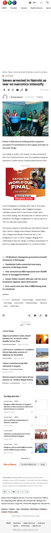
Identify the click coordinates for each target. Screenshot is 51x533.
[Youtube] (14, 492)
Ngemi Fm (36, 503)
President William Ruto (28, 464)
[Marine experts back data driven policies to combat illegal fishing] (42, 380)
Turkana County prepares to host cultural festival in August (17, 435)
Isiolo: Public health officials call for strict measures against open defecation (24, 280)
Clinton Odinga (28, 300)
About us (4, 509)
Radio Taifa (6, 498)
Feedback (43, 509)
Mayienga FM (10, 501)
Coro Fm (29, 498)
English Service (18, 498)
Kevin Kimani (19, 303)
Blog (10, 72)
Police (6, 306)
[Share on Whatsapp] (13, 90)
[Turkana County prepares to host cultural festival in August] (41, 434)
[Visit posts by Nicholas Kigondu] (5, 97)
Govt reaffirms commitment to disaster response (16, 421)
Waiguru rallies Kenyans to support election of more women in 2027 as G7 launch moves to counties (18, 406)
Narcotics (43, 303)
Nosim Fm (45, 503)
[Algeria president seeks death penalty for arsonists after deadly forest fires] (42, 339)
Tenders (12, 509)
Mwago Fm (41, 501)
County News (9, 76)
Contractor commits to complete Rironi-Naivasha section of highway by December (18, 352)
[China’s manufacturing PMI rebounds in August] (42, 366)
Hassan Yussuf (41, 300)
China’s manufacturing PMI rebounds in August (15, 364)
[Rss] (27, 492)
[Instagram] (23, 492)
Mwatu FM (21, 501)
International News (9, 344)
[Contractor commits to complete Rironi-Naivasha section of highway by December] (42, 353)
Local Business (15, 383)
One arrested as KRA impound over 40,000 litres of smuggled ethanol (24, 273)
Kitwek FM (31, 501)
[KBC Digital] (9, 2)
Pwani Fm (38, 498)
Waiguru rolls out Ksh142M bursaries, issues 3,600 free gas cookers (18, 448)
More (16, 444)
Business (6, 369)
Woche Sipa (15, 306)
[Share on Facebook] (4, 90)
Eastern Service (7, 503)
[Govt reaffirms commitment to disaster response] (41, 421)
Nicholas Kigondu (17, 97)
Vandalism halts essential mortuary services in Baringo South (21, 266)
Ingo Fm (18, 503)
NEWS (16, 401)
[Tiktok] (18, 492)
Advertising (34, 509)
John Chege (8, 303)
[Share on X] (8, 90)
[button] (30, 2)
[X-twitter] (9, 492)
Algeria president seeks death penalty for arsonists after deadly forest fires (17, 338)
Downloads (25, 509)
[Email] (17, 90)
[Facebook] (4, 492)
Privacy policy (13, 512)
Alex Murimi (16, 300)
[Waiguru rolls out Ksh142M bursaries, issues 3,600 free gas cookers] (41, 448)
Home (4, 72)
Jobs (18, 509)
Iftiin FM (27, 503)
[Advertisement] (25, 44)
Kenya (43, 464)
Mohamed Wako (31, 303)
